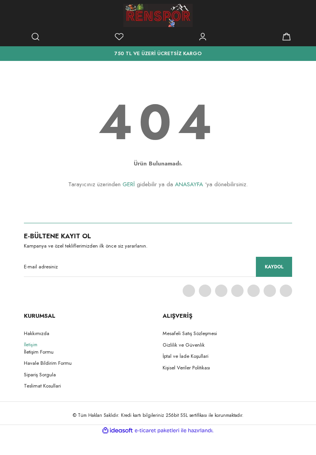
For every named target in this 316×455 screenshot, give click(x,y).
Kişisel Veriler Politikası (186, 367)
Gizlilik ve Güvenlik (184, 345)
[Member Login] (202, 36)
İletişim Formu (39, 352)
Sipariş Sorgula (40, 374)
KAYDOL (274, 266)
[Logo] (158, 15)
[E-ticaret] (157, 430)
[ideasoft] (117, 430)
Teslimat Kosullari (42, 385)
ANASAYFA (189, 184)
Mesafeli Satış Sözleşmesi (190, 333)
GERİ (129, 184)
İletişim (30, 344)
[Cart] (286, 36)
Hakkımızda (36, 333)
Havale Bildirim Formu (48, 363)
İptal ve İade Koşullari (185, 356)
